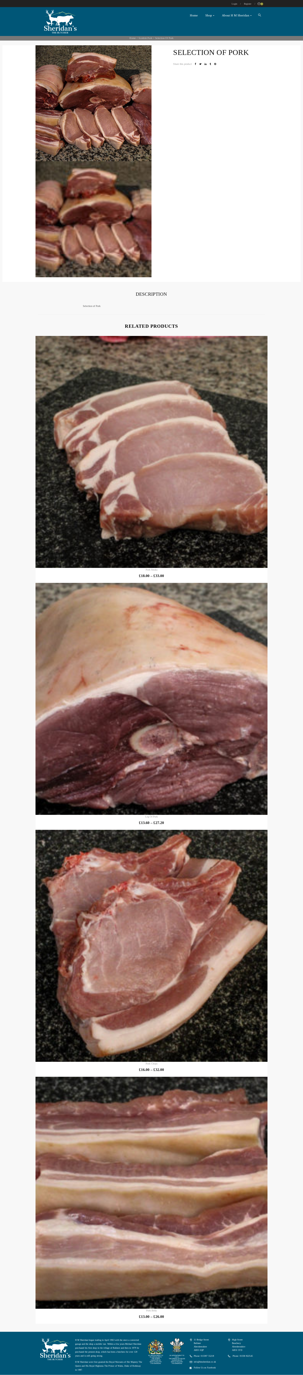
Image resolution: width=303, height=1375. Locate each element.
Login (235, 4)
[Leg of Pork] (151, 699)
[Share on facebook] (196, 64)
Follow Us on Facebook (205, 1367)
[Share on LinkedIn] (206, 64)
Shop (209, 15)
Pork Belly (151, 1310)
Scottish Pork (145, 38)
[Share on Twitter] (200, 64)
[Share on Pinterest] (215, 64)
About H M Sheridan (236, 15)
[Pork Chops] (151, 946)
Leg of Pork (151, 816)
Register (248, 4)
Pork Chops (151, 1063)
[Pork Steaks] (151, 452)
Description (151, 294)
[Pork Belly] (151, 1193)
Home (194, 15)
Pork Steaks (151, 569)
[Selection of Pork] (94, 219)
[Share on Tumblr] (211, 64)
